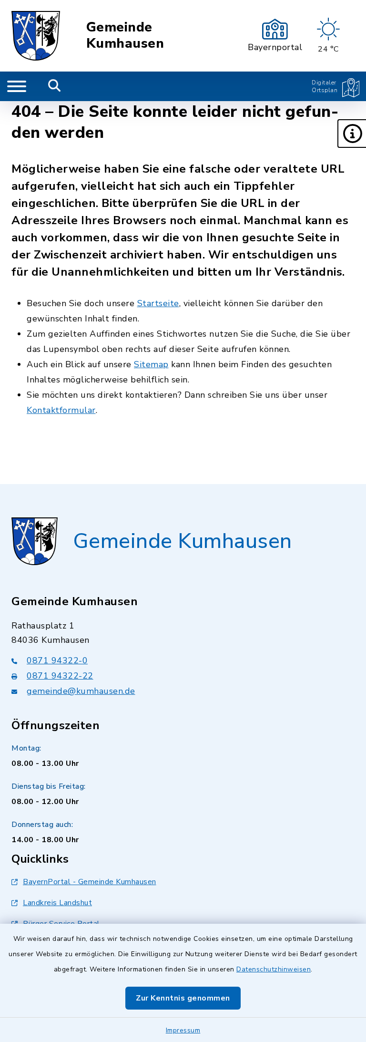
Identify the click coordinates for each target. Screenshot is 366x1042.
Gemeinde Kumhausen (125, 36)
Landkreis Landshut (57, 903)
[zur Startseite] (35, 36)
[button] (351, 133)
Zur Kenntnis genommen (183, 998)
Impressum (183, 1030)
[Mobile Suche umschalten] (54, 86)
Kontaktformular (61, 410)
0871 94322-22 (60, 675)
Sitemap (151, 364)
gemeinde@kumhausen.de (81, 691)
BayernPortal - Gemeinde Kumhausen (89, 882)
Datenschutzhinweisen (273, 969)
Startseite (158, 303)
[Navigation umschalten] (16, 86)
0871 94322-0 (57, 660)
